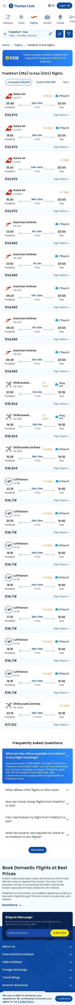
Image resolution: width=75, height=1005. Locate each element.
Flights (34, 22)
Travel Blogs (11, 977)
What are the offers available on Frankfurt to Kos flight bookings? (35, 755)
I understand (63, 998)
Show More (37, 849)
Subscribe (59, 933)
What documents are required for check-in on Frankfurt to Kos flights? (35, 835)
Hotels (47, 23)
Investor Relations (15, 985)
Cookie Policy (26, 1001)
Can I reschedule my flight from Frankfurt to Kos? (36, 819)
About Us (8, 946)
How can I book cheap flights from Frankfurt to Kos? (35, 803)
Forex (21, 23)
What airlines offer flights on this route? (32, 790)
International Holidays (18, 954)
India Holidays (12, 962)
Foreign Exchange (14, 970)
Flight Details (60, 115)
